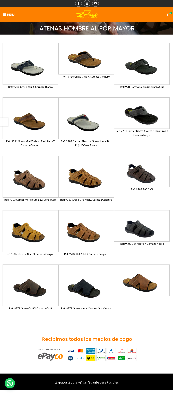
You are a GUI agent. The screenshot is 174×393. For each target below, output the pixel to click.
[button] (10, 383)
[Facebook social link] (78, 3)
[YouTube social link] (95, 3)
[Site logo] (87, 14)
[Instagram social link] (87, 3)
